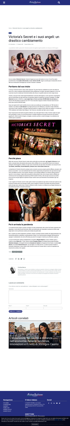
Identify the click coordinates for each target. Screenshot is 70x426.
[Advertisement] (35, 15)
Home (10, 28)
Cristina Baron (12, 44)
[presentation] (12, 326)
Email (27, 305)
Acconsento (35, 424)
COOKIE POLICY (7, 411)
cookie (60, 419)
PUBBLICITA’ (6, 408)
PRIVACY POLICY (7, 409)
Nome (10, 305)
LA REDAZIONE (7, 404)
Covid (13, 251)
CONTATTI (5, 406)
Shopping (20, 251)
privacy (56, 419)
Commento (11, 288)
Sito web (45, 305)
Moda (16, 251)
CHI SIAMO (6, 403)
